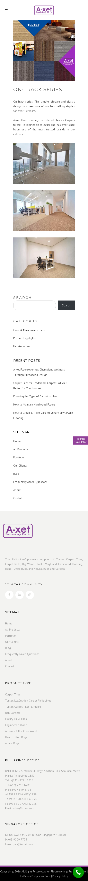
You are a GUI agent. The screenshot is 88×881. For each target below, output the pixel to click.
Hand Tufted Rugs (16, 737)
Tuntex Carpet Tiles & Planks (23, 706)
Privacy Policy (60, 876)
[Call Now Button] (78, 872)
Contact (17, 498)
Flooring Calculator (80, 440)
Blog (16, 473)
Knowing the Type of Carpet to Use (35, 396)
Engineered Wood (16, 725)
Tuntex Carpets (65, 120)
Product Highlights (24, 338)
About (16, 490)
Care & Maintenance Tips (29, 330)
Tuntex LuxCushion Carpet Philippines (28, 700)
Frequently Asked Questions (30, 482)
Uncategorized (22, 346)
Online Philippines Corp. (37, 876)
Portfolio (18, 457)
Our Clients (20, 465)
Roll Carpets (12, 713)
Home (17, 441)
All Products (20, 449)
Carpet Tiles (12, 694)
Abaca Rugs (12, 743)
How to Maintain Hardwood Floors (34, 404)
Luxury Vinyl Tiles (16, 719)
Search (22, 298)
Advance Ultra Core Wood (21, 731)
